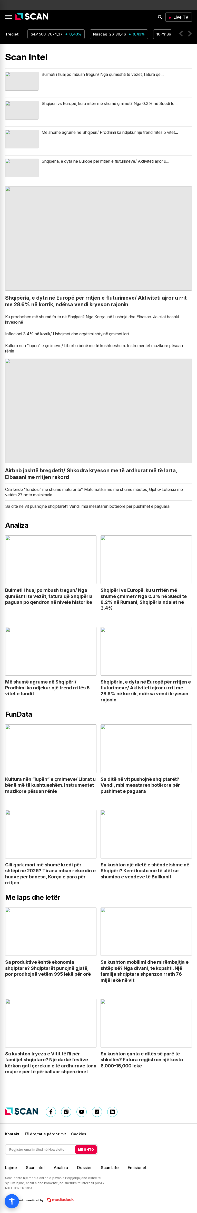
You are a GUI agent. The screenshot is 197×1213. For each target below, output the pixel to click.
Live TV (181, 17)
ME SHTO (86, 1149)
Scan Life (110, 1167)
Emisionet (137, 1167)
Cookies (78, 1134)
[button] (181, 34)
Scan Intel (35, 1167)
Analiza (61, 1167)
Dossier (84, 1167)
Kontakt (12, 1134)
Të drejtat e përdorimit (45, 1134)
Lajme (11, 1167)
